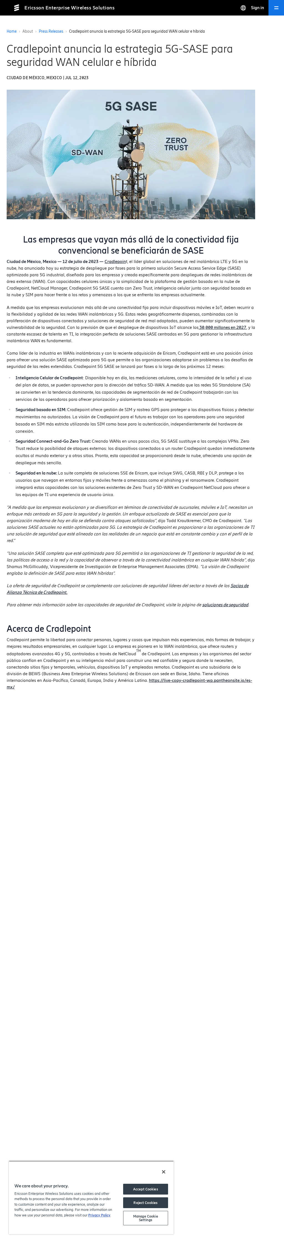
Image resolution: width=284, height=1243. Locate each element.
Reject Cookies (145, 1203)
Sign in (257, 7)
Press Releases (51, 31)
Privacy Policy (99, 1215)
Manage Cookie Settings (145, 1218)
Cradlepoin (115, 261)
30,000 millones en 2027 (222, 327)
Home (12, 31)
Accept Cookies (145, 1189)
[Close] (164, 1172)
